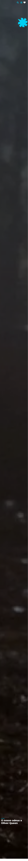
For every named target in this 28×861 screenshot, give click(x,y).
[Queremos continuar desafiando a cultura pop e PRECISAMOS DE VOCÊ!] (25, 2)
